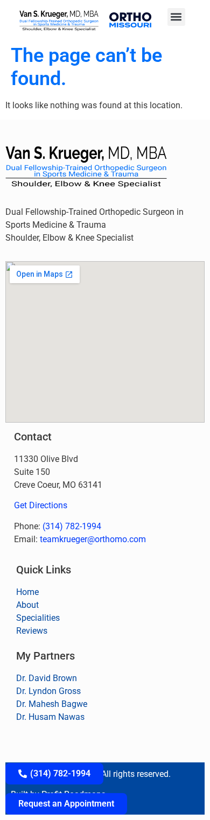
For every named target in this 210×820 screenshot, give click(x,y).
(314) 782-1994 (72, 526)
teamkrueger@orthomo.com (93, 539)
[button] (176, 17)
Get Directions (40, 505)
